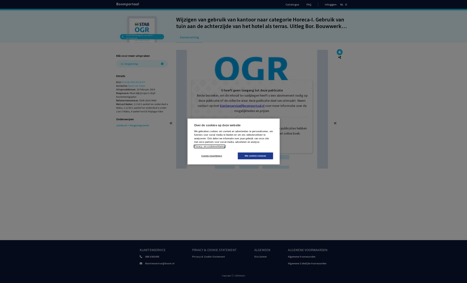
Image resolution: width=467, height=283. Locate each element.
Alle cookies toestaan (255, 156)
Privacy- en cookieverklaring (209, 146)
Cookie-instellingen (211, 156)
